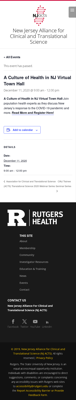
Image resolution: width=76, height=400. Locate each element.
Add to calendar (23, 130)
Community (27, 255)
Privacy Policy (44, 358)
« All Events (12, 57)
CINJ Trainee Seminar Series (63, 184)
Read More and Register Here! (33, 113)
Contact (25, 289)
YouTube (35, 326)
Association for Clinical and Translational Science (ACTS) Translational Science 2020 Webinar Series (30, 184)
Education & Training (33, 269)
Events (24, 283)
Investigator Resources (34, 262)
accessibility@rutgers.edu (32, 386)
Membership (27, 248)
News (23, 276)
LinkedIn (47, 326)
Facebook (13, 326)
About (23, 241)
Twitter (24, 326)
